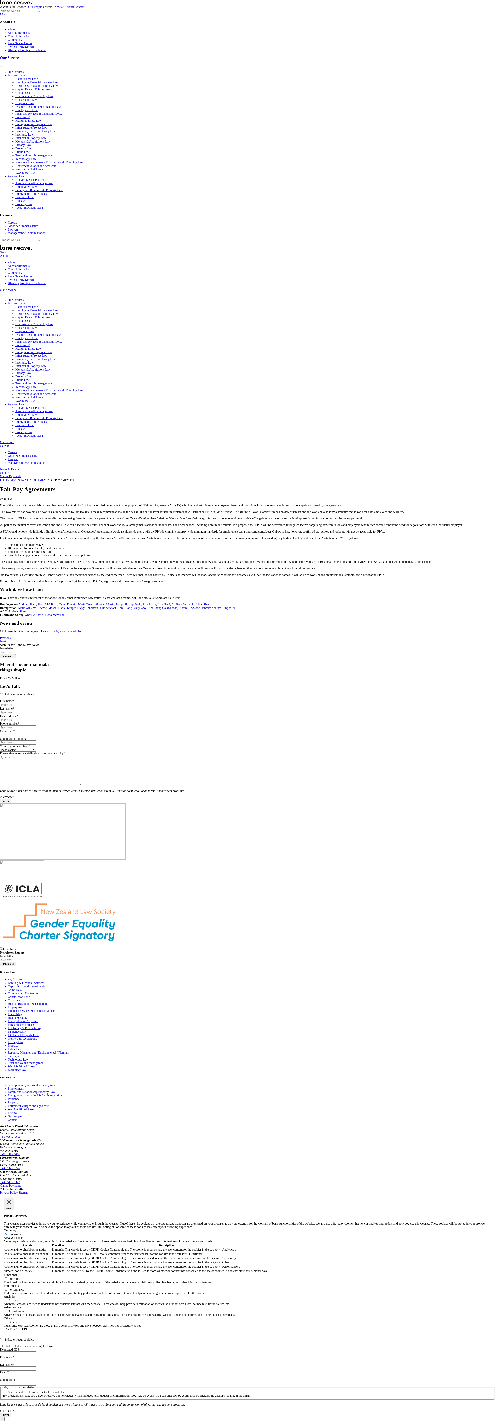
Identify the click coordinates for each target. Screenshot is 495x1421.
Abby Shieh (203, 604)
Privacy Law (23, 145)
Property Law (23, 148)
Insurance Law (24, 134)
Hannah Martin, (105, 604)
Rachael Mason (47, 608)
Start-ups (13, 1056)
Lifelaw (20, 200)
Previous (5, 638)
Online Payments (10, 476)
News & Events (64, 7)
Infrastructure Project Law (31, 127)
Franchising (22, 117)
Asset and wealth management (34, 183)
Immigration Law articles (66, 631)
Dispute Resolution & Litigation (27, 1003)
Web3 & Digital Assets (29, 169)
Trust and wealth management (33, 155)
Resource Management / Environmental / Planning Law (49, 162)
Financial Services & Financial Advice (38, 113)
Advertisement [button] (13, 1307)
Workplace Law (25, 172)
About (11, 29)
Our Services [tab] (18, 7)
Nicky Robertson (87, 608)
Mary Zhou (140, 608)
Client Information (19, 36)
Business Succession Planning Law (37, 85)
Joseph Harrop (125, 604)
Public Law (22, 152)
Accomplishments (19, 32)
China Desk (22, 92)
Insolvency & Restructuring (24, 1028)
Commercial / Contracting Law (34, 96)
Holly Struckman (145, 604)
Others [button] (8, 1318)
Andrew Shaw (27, 604)
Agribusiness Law (26, 78)
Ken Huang (125, 608)
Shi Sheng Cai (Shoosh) (163, 608)
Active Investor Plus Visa (30, 179)
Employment (15, 1007)
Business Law (16, 75)
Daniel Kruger (67, 608)
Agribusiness (16, 979)
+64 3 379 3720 (10, 1168)
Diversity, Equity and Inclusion (27, 50)
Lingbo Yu (229, 608)
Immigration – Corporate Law (33, 124)
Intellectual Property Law (30, 138)
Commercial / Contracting (23, 993)
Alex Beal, (165, 604)
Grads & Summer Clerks (23, 226)
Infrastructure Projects (21, 1024)
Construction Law (26, 99)
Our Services (10, 58)
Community (15, 39)
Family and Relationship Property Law (39, 190)
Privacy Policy (9, 1192)
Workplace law (17, 1070)
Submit (5, 801)
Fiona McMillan (47, 604)
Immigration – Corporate (23, 1021)
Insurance (14, 1099)
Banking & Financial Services (26, 983)
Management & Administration (26, 233)
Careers (12, 222)
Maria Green (85, 604)
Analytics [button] (9, 1296)
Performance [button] (11, 1285)
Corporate (14, 1000)
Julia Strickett (108, 608)
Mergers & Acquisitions (22, 1038)
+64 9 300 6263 (10, 1136)
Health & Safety (17, 1017)
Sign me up (8, 656)
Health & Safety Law (28, 120)
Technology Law (25, 159)
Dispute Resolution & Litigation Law (38, 106)
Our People (35, 7)
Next (3, 641)
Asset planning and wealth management (32, 1085)
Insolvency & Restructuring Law (35, 131)
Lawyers (13, 229)
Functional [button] (10, 1275)
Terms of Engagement (21, 46)
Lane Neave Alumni (20, 43)
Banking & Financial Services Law (36, 82)
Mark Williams (27, 608)
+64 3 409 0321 (10, 1182)
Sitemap (23, 1192)
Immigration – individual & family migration (35, 1095)
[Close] (1, 244)
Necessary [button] (10, 1230)
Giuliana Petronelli (183, 604)
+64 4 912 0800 (10, 1154)
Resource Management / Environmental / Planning (38, 1052)
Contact (79, 7)
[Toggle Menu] (1, 66)
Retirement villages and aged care (35, 165)
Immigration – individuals (31, 193)
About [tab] (4, 7)
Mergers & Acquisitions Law (33, 141)
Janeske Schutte (211, 608)
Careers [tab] (48, 7)
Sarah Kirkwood (190, 608)
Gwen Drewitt (67, 604)
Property (13, 1045)
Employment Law (26, 110)
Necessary (15, 1234)
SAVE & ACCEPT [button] (16, 1329)
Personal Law (16, 176)
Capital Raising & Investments (34, 89)
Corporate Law (24, 103)
